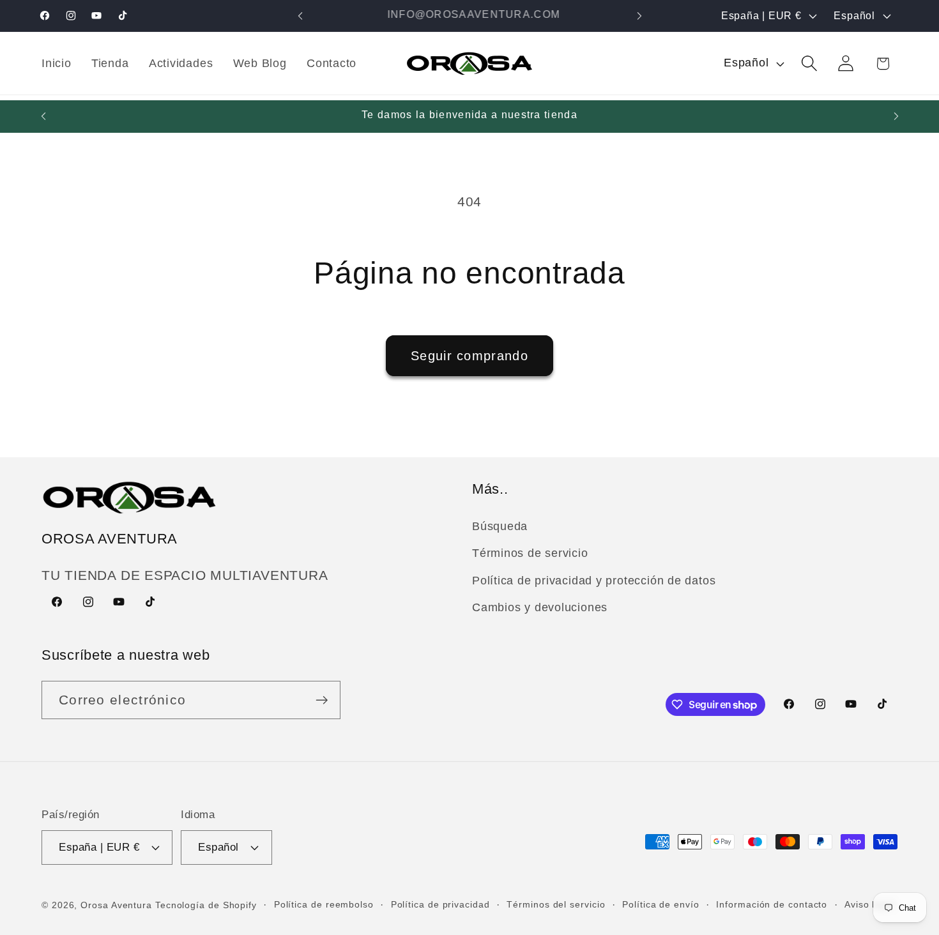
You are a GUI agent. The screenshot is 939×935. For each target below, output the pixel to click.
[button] (809, 63)
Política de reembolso (324, 904)
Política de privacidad (440, 904)
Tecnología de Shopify (206, 904)
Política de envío (660, 904)
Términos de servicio (530, 553)
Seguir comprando (469, 356)
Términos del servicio (556, 904)
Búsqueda (500, 526)
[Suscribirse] (321, 700)
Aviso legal (869, 904)
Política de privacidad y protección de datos (593, 580)
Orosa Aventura (117, 904)
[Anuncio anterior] (300, 15)
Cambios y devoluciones (539, 607)
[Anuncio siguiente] (639, 15)
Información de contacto (771, 904)
